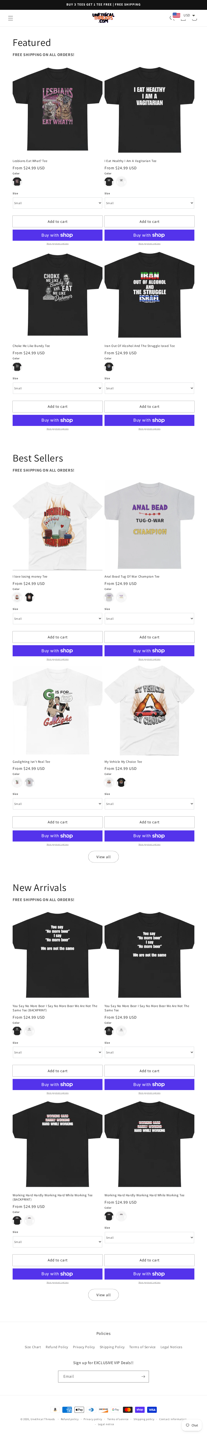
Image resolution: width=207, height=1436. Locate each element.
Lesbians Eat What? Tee (30, 161)
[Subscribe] (143, 1377)
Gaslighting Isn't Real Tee (31, 762)
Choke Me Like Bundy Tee (31, 346)
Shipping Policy (112, 1347)
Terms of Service (142, 1347)
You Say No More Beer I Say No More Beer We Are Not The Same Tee (147, 1008)
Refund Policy (57, 1347)
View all (103, 856)
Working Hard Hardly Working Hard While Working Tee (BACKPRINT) (53, 1197)
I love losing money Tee (30, 577)
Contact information (173, 1419)
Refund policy (70, 1419)
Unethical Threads (43, 1419)
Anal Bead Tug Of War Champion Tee (132, 577)
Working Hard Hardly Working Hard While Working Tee (145, 1195)
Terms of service (117, 1419)
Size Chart (33, 1347)
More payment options (58, 243)
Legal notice (106, 1424)
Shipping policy (144, 1419)
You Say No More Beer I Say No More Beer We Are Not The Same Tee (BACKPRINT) (55, 1008)
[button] (10, 18)
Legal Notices (172, 1347)
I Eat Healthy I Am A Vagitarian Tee (131, 161)
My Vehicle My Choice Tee (123, 762)
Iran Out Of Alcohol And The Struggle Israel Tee (140, 346)
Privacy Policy (84, 1347)
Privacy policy (93, 1419)
